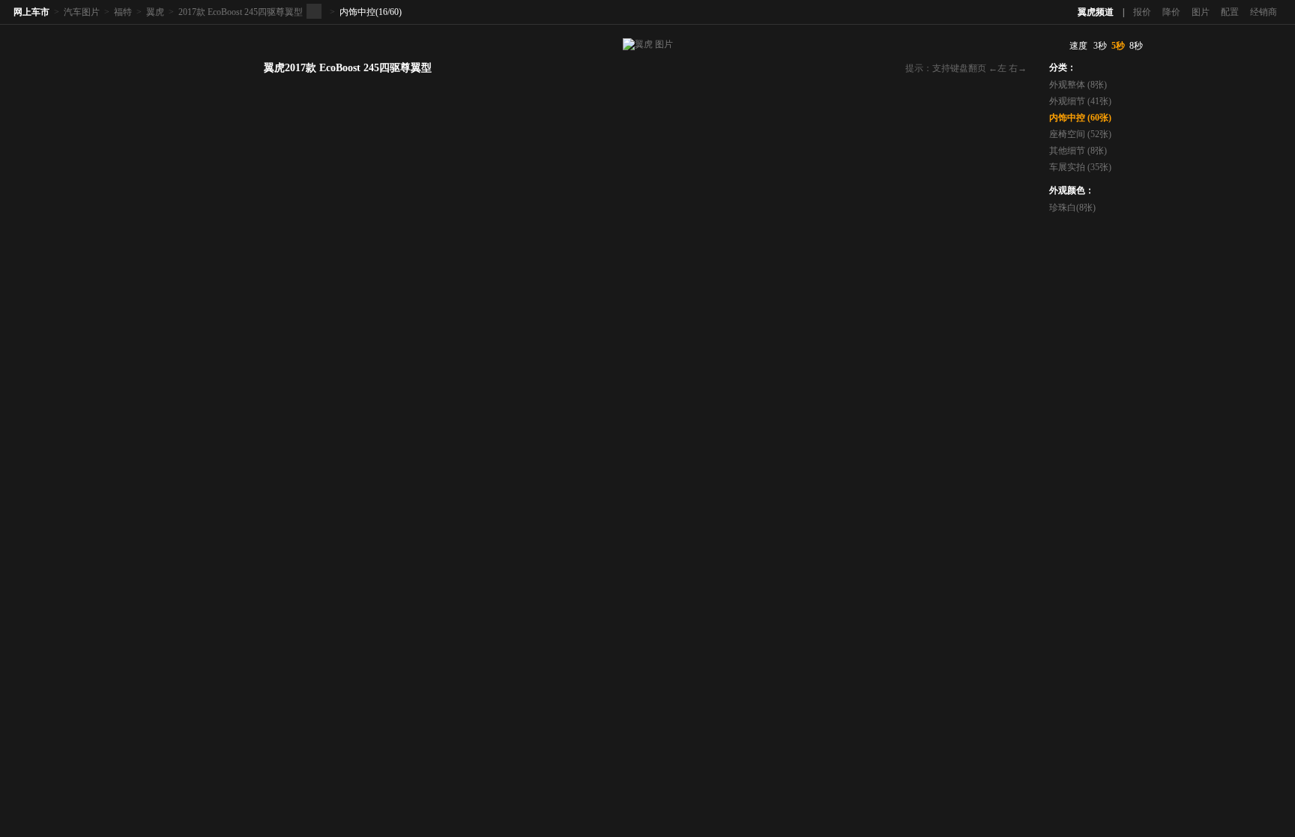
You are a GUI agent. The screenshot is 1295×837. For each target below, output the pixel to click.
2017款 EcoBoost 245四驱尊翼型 (240, 12)
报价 (1142, 12)
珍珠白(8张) (1072, 207)
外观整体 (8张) (1078, 84)
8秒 (1136, 45)
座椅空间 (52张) (1080, 134)
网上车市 (31, 12)
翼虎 (155, 12)
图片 (1201, 12)
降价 (1171, 12)
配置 (1230, 12)
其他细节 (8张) (1078, 150)
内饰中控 (357, 12)
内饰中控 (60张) (1080, 117)
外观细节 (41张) (1080, 101)
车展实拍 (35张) (1080, 167)
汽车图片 (82, 12)
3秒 (1100, 45)
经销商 (1263, 12)
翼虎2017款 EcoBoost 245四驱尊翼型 (348, 67)
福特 (123, 12)
